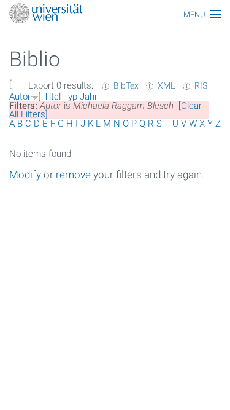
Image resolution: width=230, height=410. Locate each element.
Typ (70, 96)
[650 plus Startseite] (115, 14)
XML (166, 85)
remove (73, 174)
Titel (52, 96)
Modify (25, 174)
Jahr (89, 96)
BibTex (126, 85)
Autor (20, 96)
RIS (200, 85)
